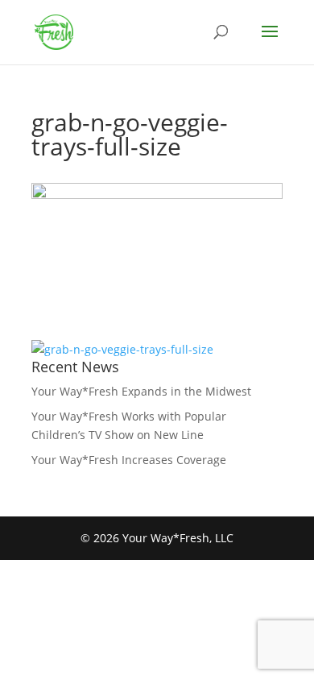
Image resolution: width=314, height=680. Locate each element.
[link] (54, 31)
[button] (270, 41)
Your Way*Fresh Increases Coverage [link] (128, 459)
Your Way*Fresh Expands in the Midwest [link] (141, 391)
